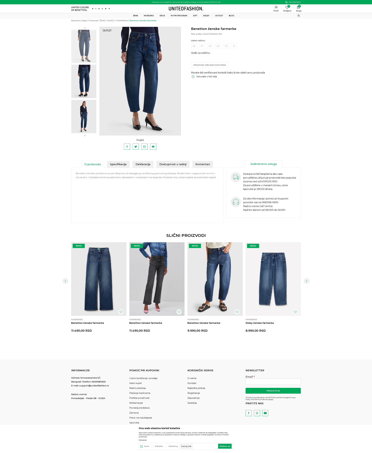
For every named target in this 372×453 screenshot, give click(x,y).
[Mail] (153, 147)
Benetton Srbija (79, 20)
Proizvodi (93, 20)
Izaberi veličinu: (198, 40)
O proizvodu (92, 164)
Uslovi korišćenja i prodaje (143, 378)
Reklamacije (136, 402)
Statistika (159, 446)
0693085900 (99, 381)
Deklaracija (143, 164)
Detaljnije (143, 440)
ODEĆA (110, 20)
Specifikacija (118, 164)
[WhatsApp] (144, 147)
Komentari (202, 164)
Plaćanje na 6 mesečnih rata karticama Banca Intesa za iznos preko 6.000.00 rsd (186, 2)
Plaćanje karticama (139, 393)
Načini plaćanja (137, 388)
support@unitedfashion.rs (94, 385)
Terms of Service (261, 399)
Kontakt (191, 383)
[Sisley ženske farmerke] (273, 279)
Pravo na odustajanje (140, 417)
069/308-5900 (270, 202)
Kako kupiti (135, 383)
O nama (191, 378)
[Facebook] (127, 147)
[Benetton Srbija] (186, 8)
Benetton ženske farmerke (87, 323)
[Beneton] (80, 9)
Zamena (134, 412)
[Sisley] (101, 8)
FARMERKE (122, 20)
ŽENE (102, 20)
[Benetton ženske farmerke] (98, 279)
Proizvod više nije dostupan (209, 65)
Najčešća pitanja (196, 388)
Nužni (146, 446)
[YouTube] (265, 413)
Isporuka (134, 422)
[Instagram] (257, 413)
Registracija (193, 393)
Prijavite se (273, 391)
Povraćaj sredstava (139, 407)
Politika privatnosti (139, 398)
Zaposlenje (193, 398)
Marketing (173, 446)
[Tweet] (136, 147)
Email (249, 377)
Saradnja (192, 402)
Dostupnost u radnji (172, 164)
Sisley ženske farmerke (260, 323)
